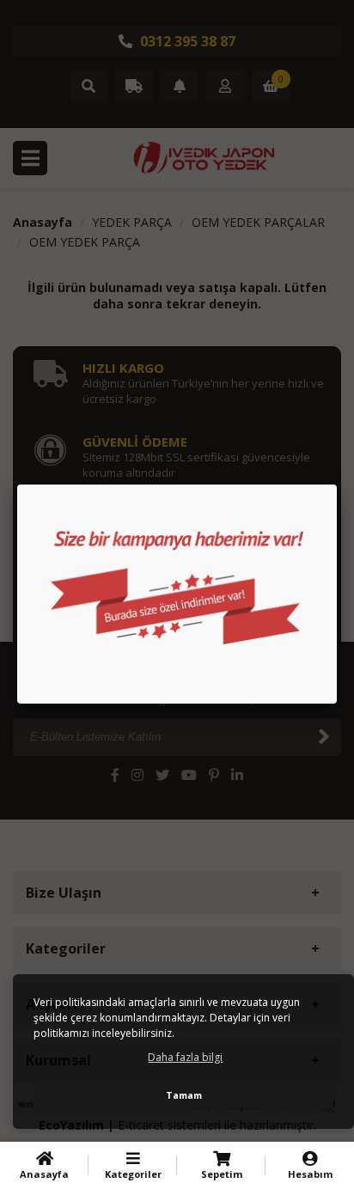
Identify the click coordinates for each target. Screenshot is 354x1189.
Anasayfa (44, 1174)
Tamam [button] (184, 1094)
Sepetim (221, 1174)
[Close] (336, 484)
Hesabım (310, 1174)
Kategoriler (133, 1174)
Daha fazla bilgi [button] (185, 1057)
